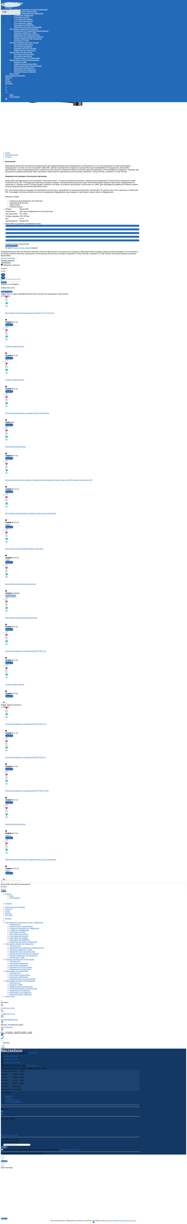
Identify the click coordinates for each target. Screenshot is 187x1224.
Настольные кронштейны (24, 54)
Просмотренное (13, 22)
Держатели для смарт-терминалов (28, 27)
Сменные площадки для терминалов (29, 13)
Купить (3, 891)
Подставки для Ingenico (23, 21)
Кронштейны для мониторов (21, 52)
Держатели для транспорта (25, 50)
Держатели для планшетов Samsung (28, 37)
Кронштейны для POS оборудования (24, 60)
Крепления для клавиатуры (25, 70)
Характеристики (11, 155)
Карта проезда (7, 1027)
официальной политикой (69, 1150)
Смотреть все (15, 924)
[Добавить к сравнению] (6, 301)
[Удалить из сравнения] (6, 304)
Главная (8, 903)
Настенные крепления (23, 46)
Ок (93, 1222)
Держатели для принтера (24, 68)
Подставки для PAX (22, 17)
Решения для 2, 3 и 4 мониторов (27, 58)
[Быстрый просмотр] (72, 308)
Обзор (7, 153)
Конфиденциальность (14, 1102)
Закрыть (4, 1161)
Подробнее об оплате (9, 1135)
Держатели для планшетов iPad (26, 35)
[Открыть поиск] (6, 88)
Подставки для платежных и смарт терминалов (29, 9)
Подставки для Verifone (23, 19)
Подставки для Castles (23, 23)
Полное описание (8, 258)
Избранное (11, 18)
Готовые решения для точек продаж (24, 43)
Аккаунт (8, 894)
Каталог (8, 919)
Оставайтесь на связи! (10, 1139)
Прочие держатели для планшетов (28, 39)
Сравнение (12, 20)
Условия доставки (12, 1100)
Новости (8, 78)
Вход (12, 95)
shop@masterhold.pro (9, 1019)
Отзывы (8, 157)
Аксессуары (14, 74)
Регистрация (15, 97)
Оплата (8, 81)
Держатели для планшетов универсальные (31, 31)
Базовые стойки (20, 62)
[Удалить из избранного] (6, 298)
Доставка (9, 83)
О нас (7, 79)
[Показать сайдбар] (6, 99)
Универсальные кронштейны (25, 11)
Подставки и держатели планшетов (24, 29)
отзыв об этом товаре (21, 248)
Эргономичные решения (15, 76)
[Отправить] (4, 1147)
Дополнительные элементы (25, 72)
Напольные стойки (21, 41)
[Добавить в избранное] (6, 295)
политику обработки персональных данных (121, 1220)
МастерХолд (33, 1053)
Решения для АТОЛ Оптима (25, 48)
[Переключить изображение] (6, 138)
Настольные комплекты (23, 44)
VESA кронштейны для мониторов (28, 66)
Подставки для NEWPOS (24, 25)
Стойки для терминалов (23, 15)
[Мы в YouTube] (2, 1035)
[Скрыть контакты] (2, 1000)
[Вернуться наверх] (3, 1047)
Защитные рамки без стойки (25, 33)
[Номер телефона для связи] (2, 1038)
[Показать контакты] (6, 90)
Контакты (9, 1096)
